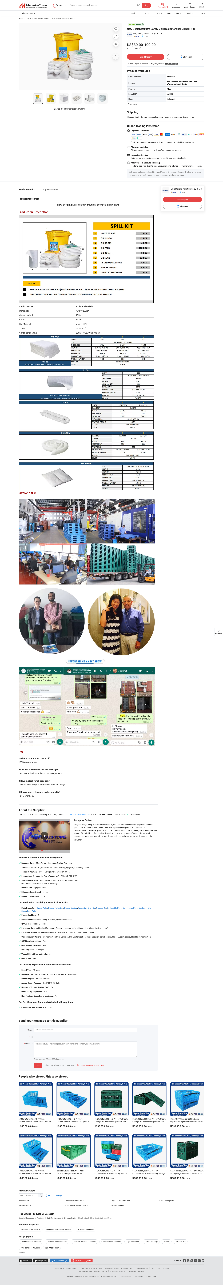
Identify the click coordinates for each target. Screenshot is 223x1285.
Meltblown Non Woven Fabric (63, 18)
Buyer (145, 13)
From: (30, 1030)
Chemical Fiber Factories (111, 1241)
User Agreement (125, 1276)
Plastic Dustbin (70, 908)
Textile (28, 18)
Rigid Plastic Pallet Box (121, 1200)
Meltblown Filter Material (30, 1229)
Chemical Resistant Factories (84, 1241)
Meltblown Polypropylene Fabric (58, 1229)
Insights (166, 1268)
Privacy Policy (151, 1276)
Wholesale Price (126, 1268)
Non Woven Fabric (41, 18)
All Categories (27, 13)
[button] (138, 5)
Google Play (41, 1260)
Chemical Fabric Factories (31, 1241)
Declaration (139, 1276)
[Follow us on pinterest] (199, 1260)
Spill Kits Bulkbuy (52, 1248)
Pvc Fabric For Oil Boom (30, 1248)
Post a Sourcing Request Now (90, 1065)
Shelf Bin (91, 908)
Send (38, 1065)
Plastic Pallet (41, 908)
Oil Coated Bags (151, 1241)
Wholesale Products (111, 1268)
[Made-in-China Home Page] (33, 5)
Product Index (155, 1268)
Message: (29, 1043)
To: (31, 1037)
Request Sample (171, 64)
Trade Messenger (59, 1260)
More (21, 1252)
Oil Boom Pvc (180, 1241)
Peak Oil (166, 1241)
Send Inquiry (146, 57)
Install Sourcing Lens (83, 1260)
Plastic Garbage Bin (166, 1200)
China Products (71, 1268)
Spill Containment (26, 1205)
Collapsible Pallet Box (116, 908)
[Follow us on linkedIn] (203, 1260)
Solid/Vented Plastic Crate (75, 1205)
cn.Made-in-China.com (136, 1271)
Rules (203, 13)
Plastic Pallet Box (55, 908)
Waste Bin (82, 908)
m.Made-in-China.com (117, 1271)
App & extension (172, 13)
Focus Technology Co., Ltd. (93, 1276)
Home (21, 18)
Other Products (118, 1205)
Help (158, 13)
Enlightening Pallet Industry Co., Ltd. (147, 33)
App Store (25, 1260)
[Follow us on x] (188, 1260)
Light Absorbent (132, 1241)
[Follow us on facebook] (184, 1260)
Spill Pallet (31, 911)
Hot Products (59, 1268)
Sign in (201, 7)
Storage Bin (101, 908)
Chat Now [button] (187, 57)
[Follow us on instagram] (191, 1260)
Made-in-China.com (100, 1271)
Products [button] (60, 5)
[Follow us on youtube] (195, 1260)
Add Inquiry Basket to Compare (71, 108)
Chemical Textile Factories (57, 1241)
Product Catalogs (55, 1195)
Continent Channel (141, 1268)
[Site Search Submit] (146, 5)
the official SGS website (80, 814)
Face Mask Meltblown (85, 1229)
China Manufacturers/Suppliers (91, 1268)
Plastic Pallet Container (137, 908)
